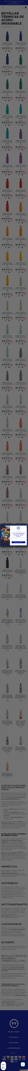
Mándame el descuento (18, 542)
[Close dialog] (26, 526)
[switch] (3, 1068)
